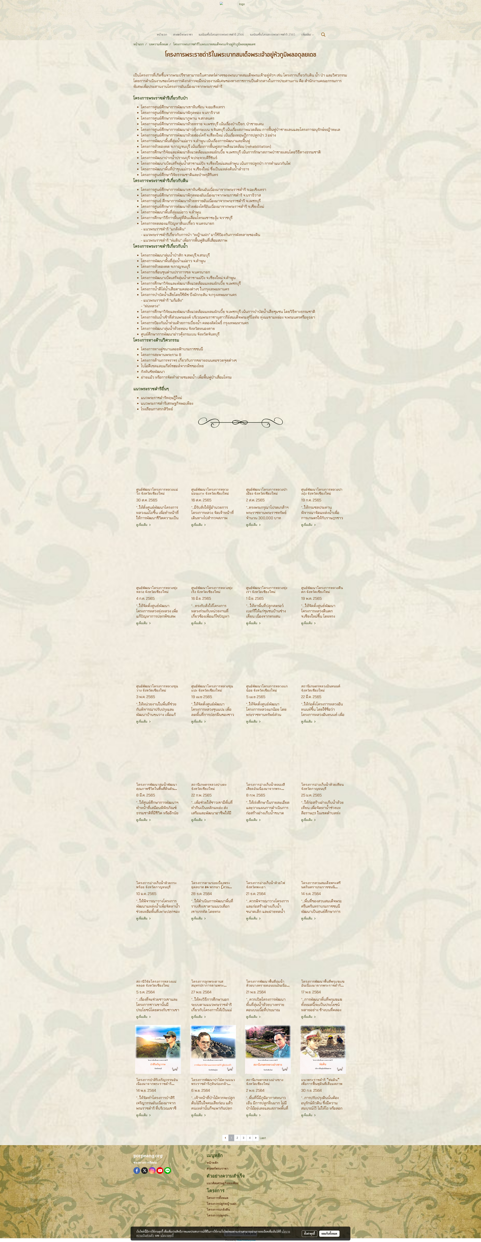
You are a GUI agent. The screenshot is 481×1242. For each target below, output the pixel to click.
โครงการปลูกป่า (217, 1215)
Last (263, 1138)
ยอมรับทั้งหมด (329, 1233)
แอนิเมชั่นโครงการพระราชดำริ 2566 (221, 34)
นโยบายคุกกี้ (167, 1235)
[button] (323, 34)
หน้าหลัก (212, 1162)
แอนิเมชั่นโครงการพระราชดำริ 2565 (272, 34)
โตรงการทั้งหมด (217, 1197)
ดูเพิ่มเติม (142, 525)
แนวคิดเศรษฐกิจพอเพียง (222, 1183)
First (218, 1138)
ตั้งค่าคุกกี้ (309, 1233)
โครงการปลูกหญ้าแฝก (221, 1203)
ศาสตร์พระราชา (183, 34)
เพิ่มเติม (306, 34)
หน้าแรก (162, 34)
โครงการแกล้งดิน (218, 1209)
